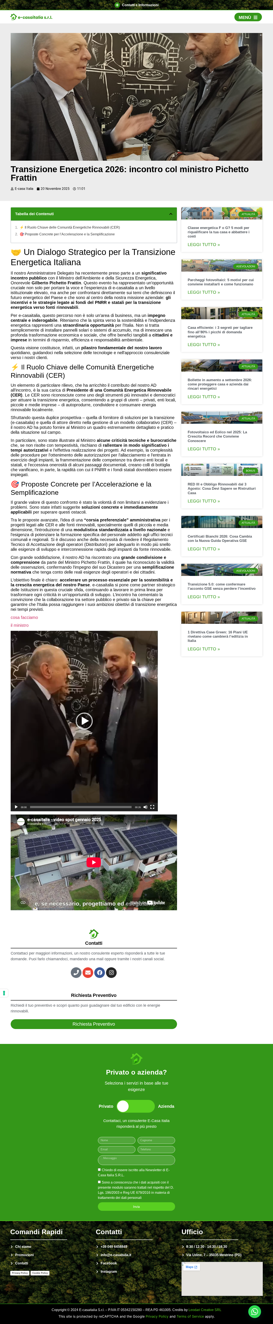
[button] (136, 5)
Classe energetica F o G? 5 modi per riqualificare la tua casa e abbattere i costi (219, 232)
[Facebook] (99, 972)
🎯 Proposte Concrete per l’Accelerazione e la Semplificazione (67, 234)
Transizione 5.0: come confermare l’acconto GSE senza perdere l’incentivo (222, 586)
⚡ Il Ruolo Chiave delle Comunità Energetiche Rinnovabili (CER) (70, 227)
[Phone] (76, 972)
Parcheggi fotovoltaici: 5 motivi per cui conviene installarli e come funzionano (221, 282)
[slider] (81, 807)
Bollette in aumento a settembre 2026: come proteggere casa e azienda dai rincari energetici (220, 384)
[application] (84, 721)
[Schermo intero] (152, 807)
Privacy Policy (20, 1272)
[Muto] (145, 807)
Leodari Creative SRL (205, 1310)
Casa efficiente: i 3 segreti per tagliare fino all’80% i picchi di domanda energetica (220, 332)
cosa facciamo (24, 617)
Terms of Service (190, 1316)
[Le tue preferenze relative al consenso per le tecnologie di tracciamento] (4, 993)
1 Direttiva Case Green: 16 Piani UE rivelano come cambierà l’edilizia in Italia (218, 636)
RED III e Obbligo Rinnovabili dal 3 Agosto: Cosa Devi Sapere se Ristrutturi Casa (222, 488)
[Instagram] (111, 972)
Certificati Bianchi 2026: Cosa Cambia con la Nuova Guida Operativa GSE (220, 538)
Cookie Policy (40, 1272)
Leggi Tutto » (204, 244)
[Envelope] (88, 972)
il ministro (20, 625)
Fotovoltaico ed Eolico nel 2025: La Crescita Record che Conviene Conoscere (217, 436)
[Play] (16, 807)
